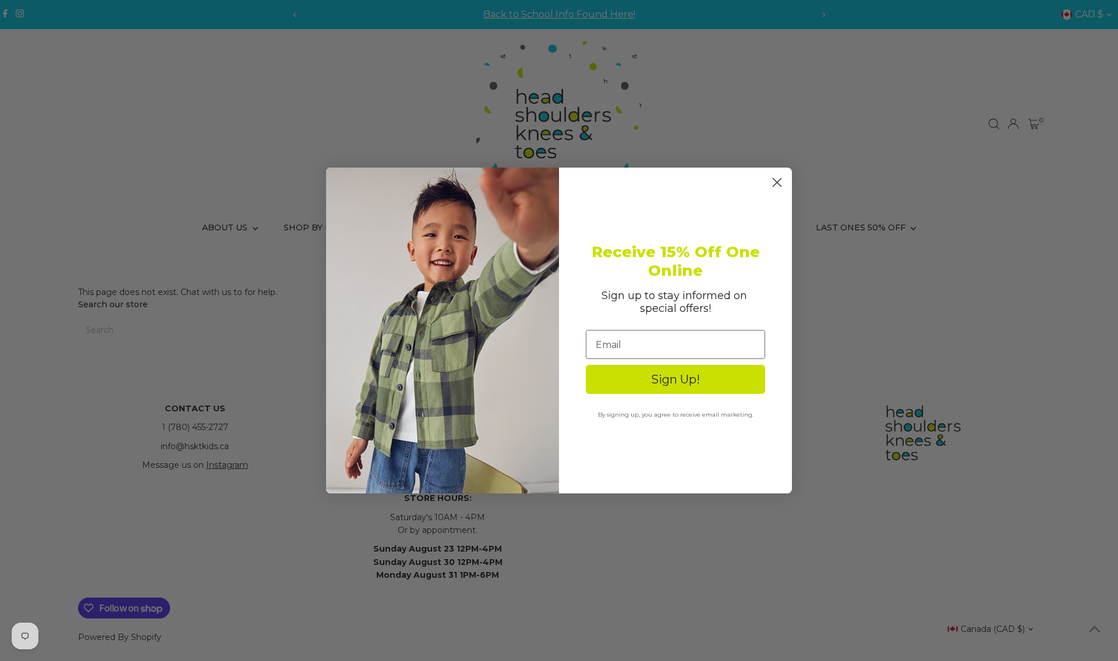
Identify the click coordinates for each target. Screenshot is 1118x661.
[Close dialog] (777, 182)
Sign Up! (675, 379)
